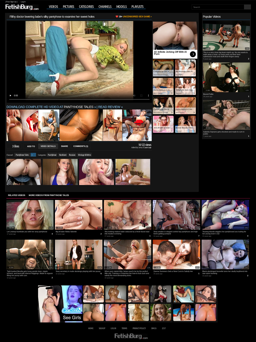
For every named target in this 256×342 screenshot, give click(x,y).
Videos (53, 6)
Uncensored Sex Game (134, 16)
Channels (105, 6)
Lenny (141, 147)
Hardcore (63, 154)
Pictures (68, 6)
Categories (86, 6)
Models (121, 6)
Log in (23, 2)
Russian (72, 154)
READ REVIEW (109, 107)
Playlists (137, 6)
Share (64, 146)
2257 (164, 328)
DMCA (153, 328)
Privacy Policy (139, 328)
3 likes (15, 146)
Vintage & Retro (84, 154)
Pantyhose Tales (22, 154)
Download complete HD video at (50, 107)
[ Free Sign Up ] (11, 2)
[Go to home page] (22, 7)
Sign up (102, 328)
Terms (124, 328)
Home (90, 328)
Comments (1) (80, 146)
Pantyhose (52, 154)
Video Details (48, 146)
